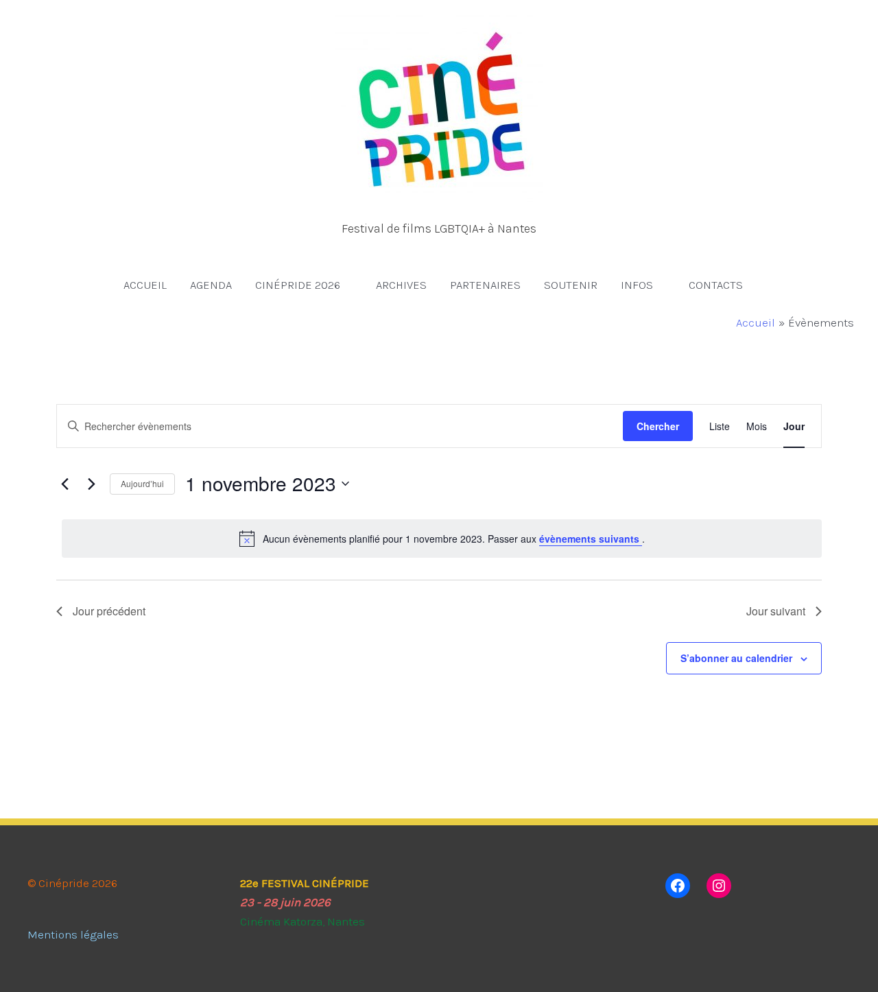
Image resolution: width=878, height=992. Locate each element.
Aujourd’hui (142, 483)
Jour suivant (775, 611)
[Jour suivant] (91, 483)
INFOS (637, 285)
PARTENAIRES (485, 285)
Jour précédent (109, 611)
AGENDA (211, 285)
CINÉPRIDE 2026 (297, 285)
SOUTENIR (570, 285)
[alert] (442, 538)
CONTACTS (716, 285)
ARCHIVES (401, 285)
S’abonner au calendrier (736, 658)
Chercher (658, 426)
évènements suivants (590, 538)
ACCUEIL (145, 285)
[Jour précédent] (64, 483)
